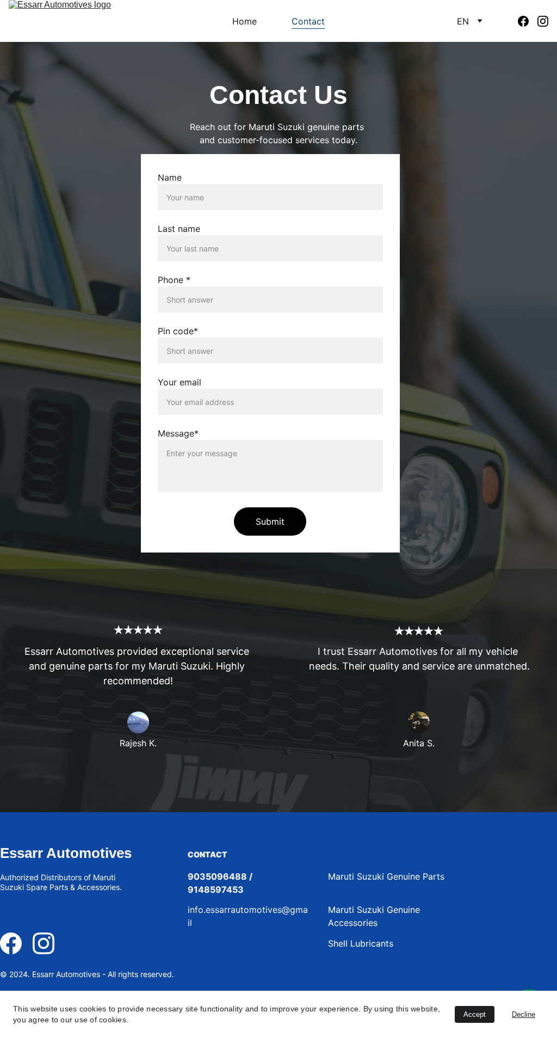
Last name (179, 228)
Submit (270, 521)
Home (244, 21)
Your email (179, 382)
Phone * (174, 279)
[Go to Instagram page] (542, 21)
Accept (474, 1014)
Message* (178, 433)
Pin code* (178, 331)
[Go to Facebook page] (527, 21)
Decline (523, 1014)
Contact (308, 21)
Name (170, 177)
